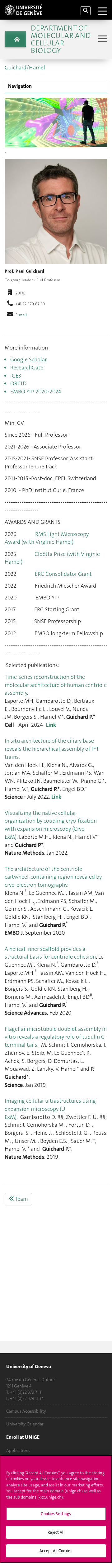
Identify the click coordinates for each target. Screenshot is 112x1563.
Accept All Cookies (56, 1550)
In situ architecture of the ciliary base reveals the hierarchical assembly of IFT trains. (52, 748)
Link (51, 725)
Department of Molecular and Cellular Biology (61, 39)
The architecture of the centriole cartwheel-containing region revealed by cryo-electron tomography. (53, 877)
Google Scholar (28, 359)
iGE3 (15, 375)
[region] (56, 1509)
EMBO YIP (22, 391)
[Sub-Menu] (101, 39)
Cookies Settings (56, 1513)
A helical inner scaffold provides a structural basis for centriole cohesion (50, 953)
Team (21, 1199)
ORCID (18, 383)
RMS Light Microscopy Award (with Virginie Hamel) (47, 538)
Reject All (56, 1532)
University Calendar (25, 1424)
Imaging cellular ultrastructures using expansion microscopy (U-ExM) (50, 1108)
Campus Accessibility (26, 1411)
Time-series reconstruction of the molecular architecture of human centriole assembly (56, 685)
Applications (18, 1450)
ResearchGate (26, 367)
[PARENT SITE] (15, 39)
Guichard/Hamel (25, 67)
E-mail (21, 314)
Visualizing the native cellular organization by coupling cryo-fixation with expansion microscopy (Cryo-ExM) (51, 825)
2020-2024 (47, 391)
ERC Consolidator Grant (63, 574)
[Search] (86, 10)
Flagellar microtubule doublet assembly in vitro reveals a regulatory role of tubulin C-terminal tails (56, 1037)
